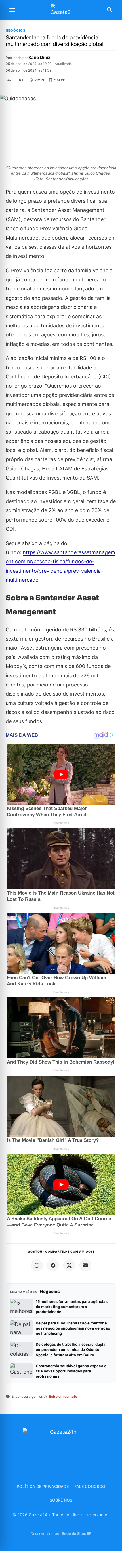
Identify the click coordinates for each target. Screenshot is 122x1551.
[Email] (85, 1265)
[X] (69, 1265)
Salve (59, 80)
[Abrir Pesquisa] (109, 9)
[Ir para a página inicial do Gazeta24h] (61, 10)
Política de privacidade (43, 1486)
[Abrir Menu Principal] (12, 9)
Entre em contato (63, 1396)
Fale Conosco (89, 1486)
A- (9, 80)
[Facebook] (53, 1265)
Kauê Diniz (39, 57)
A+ (21, 80)
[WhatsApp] (37, 1265)
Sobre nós (61, 1500)
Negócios (15, 30)
